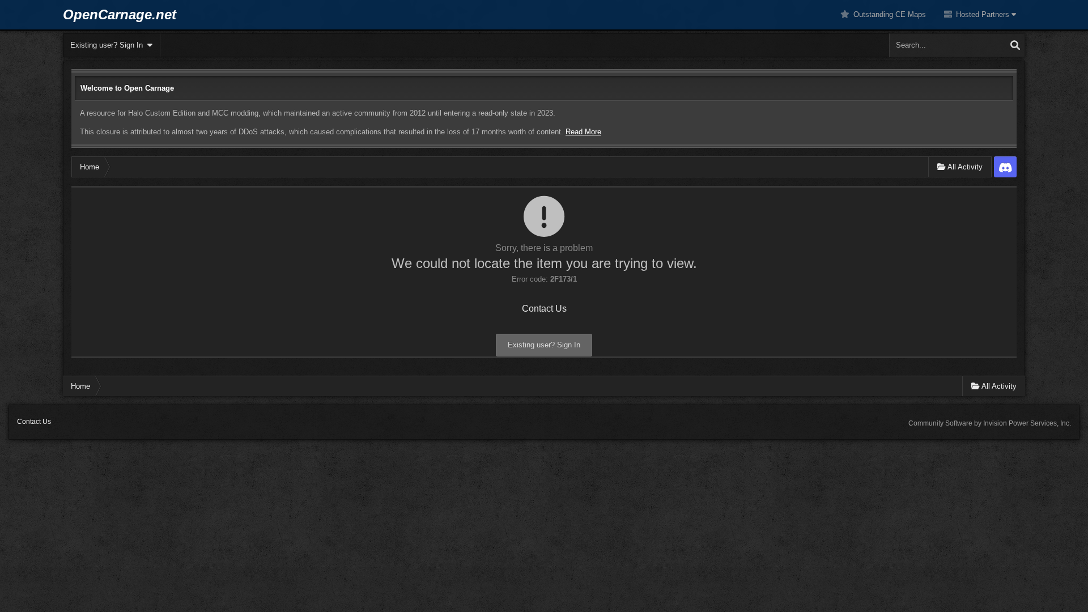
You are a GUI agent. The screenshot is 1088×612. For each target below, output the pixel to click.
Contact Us (544, 308)
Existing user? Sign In (108, 45)
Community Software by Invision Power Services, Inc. (989, 423)
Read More (583, 132)
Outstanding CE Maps (888, 14)
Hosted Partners (983, 14)
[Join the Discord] (1005, 166)
